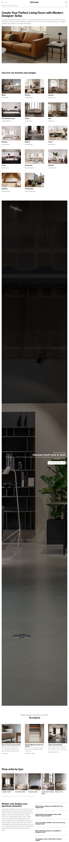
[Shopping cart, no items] (66, 2)
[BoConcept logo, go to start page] (34, 2)
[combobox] (34, 5)
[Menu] (2, 2)
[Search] (66, 5)
